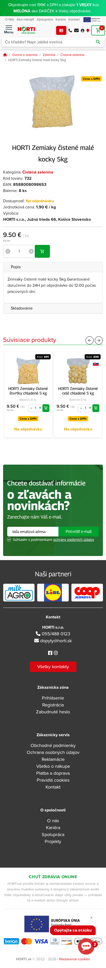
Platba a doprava (53, 773)
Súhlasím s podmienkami (53, 539)
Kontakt (74, 19)
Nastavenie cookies (74, 959)
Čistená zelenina (72, 55)
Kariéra (61, 19)
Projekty (53, 841)
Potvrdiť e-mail (79, 531)
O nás (53, 820)
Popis (16, 267)
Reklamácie (53, 759)
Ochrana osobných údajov (53, 752)
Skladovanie (22, 308)
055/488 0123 (55, 634)
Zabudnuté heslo (53, 712)
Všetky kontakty (53, 666)
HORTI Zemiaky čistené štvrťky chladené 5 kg (28, 390)
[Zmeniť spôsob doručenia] (87, 30)
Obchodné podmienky (53, 745)
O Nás (9, 19)
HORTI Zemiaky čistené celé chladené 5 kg (78, 390)
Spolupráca (45, 19)
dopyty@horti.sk (56, 641)
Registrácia (53, 705)
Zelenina (49, 55)
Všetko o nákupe (53, 766)
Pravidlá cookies (53, 780)
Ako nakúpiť (25, 19)
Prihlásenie (53, 698)
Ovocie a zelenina (25, 55)
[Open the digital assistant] (86, 946)
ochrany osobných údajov (73, 539)
